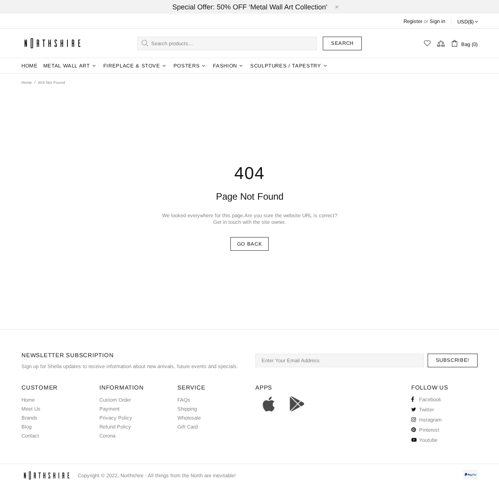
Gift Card (187, 427)
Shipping (187, 409)
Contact (30, 436)
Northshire (131, 475)
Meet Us (31, 409)
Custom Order (115, 400)
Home (26, 82)
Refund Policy (115, 427)
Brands (29, 418)
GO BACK (249, 244)
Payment (109, 409)
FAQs (183, 400)
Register (412, 21)
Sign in (437, 21)
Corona (107, 436)
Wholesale (189, 418)
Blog (26, 427)
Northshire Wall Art (52, 43)
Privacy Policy (115, 418)
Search (342, 43)
